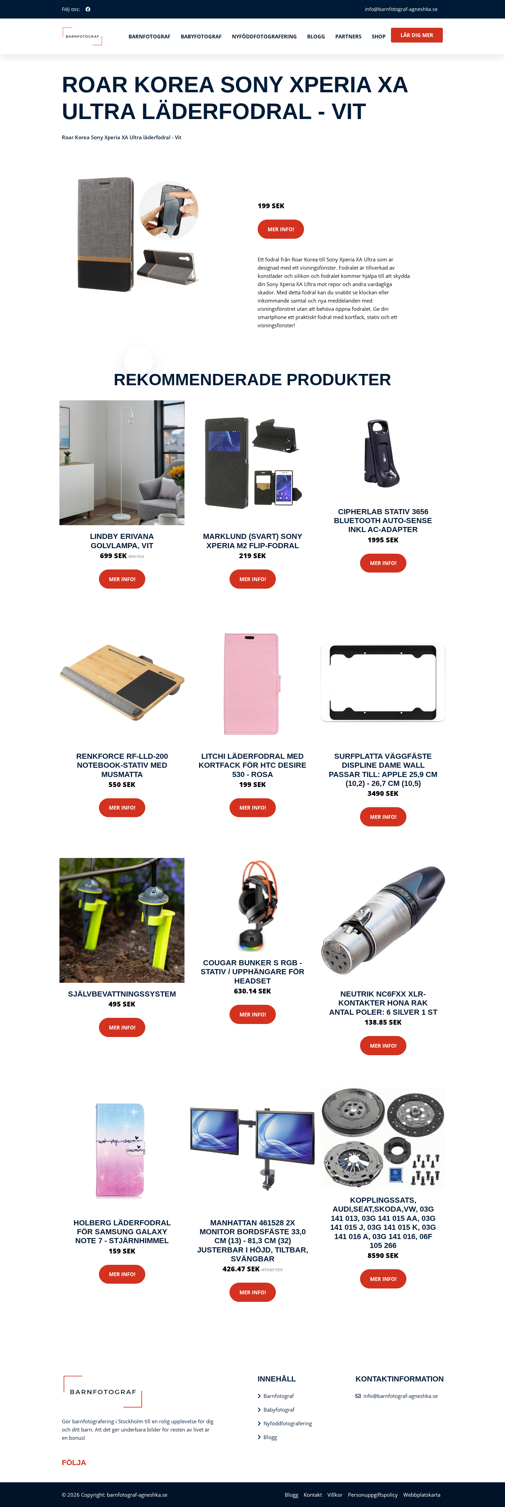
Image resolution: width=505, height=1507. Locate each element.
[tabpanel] (138, 235)
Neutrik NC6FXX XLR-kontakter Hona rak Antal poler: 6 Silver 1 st (383, 1003)
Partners (348, 36)
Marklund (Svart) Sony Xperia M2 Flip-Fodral (252, 541)
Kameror (298, 166)
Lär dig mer (417, 35)
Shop (378, 36)
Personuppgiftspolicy (373, 1494)
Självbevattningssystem (122, 994)
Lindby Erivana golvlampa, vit (122, 541)
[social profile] (88, 9)
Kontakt (313, 1494)
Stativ (317, 166)
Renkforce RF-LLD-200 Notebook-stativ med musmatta (122, 765)
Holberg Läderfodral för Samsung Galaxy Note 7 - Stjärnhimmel (122, 1231)
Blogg (316, 36)
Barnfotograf (149, 36)
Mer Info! (281, 229)
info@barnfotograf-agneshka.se (401, 9)
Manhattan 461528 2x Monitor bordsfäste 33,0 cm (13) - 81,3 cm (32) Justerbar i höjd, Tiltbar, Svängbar (252, 1240)
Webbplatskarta (421, 1494)
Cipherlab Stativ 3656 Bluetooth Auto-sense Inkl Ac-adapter (383, 520)
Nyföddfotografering (264, 36)
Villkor (335, 1494)
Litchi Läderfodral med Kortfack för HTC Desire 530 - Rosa (252, 765)
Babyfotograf (201, 36)
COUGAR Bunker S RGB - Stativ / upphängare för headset (252, 971)
